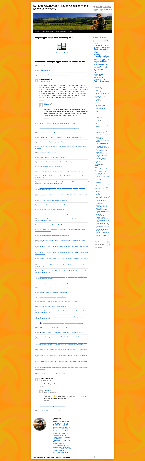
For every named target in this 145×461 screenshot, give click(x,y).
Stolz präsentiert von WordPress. (102, 457)
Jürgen (46, 104)
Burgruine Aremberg (100, 108)
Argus (97, 97)
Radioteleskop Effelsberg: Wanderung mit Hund (50, 410)
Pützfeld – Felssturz (100, 217)
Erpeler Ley (98, 208)
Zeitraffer (95, 82)
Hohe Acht (98, 212)
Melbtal (97, 214)
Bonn (95, 47)
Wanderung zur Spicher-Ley (102, 235)
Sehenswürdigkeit (98, 69)
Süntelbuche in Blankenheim (102, 147)
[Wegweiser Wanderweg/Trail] (61, 46)
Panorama (96, 64)
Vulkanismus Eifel (98, 77)
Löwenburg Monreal (100, 138)
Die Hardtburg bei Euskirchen (103, 113)
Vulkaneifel (97, 75)
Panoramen (98, 161)
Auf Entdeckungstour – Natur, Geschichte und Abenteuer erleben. (52, 457)
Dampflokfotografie (100, 158)
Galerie (43, 31)
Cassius (98, 100)
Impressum (63, 31)
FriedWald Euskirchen (101, 125)
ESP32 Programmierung (100, 153)
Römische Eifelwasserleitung (102, 143)
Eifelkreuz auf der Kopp (101, 206)
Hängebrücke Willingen (101, 209)
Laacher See (105, 57)
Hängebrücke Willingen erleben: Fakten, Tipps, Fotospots (53, 225)
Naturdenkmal (96, 62)
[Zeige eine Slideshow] (61, 52)
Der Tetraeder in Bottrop (101, 187)
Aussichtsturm (105, 45)
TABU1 (96, 193)
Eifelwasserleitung (102, 52)
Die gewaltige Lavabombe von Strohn (48, 152)
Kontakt (57, 31)
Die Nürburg (99, 117)
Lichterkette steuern (100, 155)
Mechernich (96, 59)
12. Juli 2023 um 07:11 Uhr (50, 106)
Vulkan (101, 74)
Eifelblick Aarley (99, 203)
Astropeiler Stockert (100, 105)
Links (96, 167)
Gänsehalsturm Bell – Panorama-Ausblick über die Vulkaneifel (54, 373)
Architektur (100, 44)
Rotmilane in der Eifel (101, 146)
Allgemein (97, 87)
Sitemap (70, 31)
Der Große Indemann (101, 200)
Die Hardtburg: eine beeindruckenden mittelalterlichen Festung (54, 235)
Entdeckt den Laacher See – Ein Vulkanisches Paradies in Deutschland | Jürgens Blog (59, 128)
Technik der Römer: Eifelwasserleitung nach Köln (51, 166)
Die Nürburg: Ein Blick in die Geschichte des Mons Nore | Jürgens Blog (56, 162)
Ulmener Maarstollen (101, 150)
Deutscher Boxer (100, 49)
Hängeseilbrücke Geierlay (102, 211)
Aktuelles (37, 31)
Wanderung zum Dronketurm (102, 232)
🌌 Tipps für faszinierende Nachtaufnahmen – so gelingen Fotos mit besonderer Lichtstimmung (61, 323)
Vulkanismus (105, 76)
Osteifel (102, 62)
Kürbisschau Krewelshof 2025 (103, 134)
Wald (103, 79)
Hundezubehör (97, 57)
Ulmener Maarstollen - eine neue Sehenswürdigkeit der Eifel (53, 157)
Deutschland (96, 50)
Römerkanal (105, 67)
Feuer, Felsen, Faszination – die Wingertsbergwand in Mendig (54, 200)
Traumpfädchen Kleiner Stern (103, 226)
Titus (97, 102)
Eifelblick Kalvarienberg (101, 205)
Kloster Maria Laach (100, 131)
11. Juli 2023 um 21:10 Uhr (45, 81)
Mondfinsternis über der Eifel (102, 93)
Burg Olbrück (99, 107)
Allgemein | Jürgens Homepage (46, 65)
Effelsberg (103, 50)
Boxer (99, 47)
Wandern (97, 81)
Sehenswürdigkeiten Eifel (100, 71)
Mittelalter (102, 59)
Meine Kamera (49, 31)
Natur (104, 61)
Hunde (107, 56)
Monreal (107, 59)
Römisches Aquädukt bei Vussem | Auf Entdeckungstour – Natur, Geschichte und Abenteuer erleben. (62, 171)
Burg (103, 47)
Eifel (95, 52)
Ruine (95, 67)
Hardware (98, 88)
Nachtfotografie (97, 61)
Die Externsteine (100, 202)
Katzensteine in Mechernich (102, 128)
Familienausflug (97, 54)
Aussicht (96, 45)
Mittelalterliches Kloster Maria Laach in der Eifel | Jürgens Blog (54, 75)
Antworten (41, 100)
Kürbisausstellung (100, 132)
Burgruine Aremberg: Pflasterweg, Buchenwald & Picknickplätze (54, 287)
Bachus (98, 99)
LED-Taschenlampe (99, 165)
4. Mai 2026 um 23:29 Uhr (50, 392)
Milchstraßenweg (100, 215)
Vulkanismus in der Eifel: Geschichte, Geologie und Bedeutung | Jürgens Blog (57, 123)
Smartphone (95, 74)
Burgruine (107, 47)
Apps (98, 191)
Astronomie (107, 44)
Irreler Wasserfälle (100, 126)
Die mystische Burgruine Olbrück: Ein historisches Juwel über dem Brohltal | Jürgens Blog (60, 137)
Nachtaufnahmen (100, 159)
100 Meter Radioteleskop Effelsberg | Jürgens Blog (51, 142)
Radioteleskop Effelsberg (100, 66)
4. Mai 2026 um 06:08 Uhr (45, 380)
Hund (104, 56)
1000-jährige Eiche (100, 173)
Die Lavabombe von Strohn (102, 116)
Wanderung (105, 81)
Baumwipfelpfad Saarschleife (102, 197)
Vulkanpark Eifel (97, 79)
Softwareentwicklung (99, 188)
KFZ (97, 90)
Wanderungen (98, 194)
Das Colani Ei (99, 179)
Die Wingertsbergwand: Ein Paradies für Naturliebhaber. (53, 209)
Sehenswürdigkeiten (99, 171)
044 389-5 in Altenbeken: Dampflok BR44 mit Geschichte (52, 406)
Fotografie (97, 56)
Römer (99, 67)
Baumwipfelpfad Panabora (102, 196)
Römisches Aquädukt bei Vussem (102, 168)
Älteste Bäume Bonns (101, 175)
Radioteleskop (104, 64)
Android (95, 44)
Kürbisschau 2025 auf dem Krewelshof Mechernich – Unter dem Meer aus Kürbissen (59, 301)
